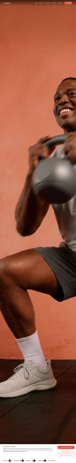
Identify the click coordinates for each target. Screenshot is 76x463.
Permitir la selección (66, 451)
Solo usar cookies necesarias (66, 455)
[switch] (22, 461)
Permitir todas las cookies (66, 447)
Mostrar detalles (51, 460)
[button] (44, 3)
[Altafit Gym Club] (7, 3)
